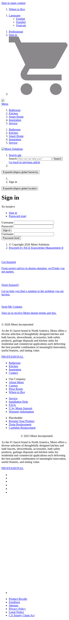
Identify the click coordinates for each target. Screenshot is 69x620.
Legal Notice (16, 612)
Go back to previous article (24, 162)
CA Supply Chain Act (21, 615)
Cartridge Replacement (22, 427)
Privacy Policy (17, 608)
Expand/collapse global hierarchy (20, 172)
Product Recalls (18, 598)
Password (7, 226)
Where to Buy (17, 9)
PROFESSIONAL (12, 356)
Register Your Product (21, 421)
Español (21, 22)
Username (7, 222)
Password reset (17, 216)
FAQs (12, 405)
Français (21, 25)
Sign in (13, 34)
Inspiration (15, 120)
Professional (16, 31)
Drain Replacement (20, 424)
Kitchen (13, 113)
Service (13, 123)
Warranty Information (21, 411)
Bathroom (14, 110)
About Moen (16, 382)
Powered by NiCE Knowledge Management (36, 247)
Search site (15, 155)
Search (13, 158)
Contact (13, 372)
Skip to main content (13, 3)
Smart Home (16, 116)
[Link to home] (12, 148)
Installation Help (18, 401)
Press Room (16, 388)
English (20, 18)
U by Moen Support (20, 408)
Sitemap (13, 605)
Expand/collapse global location (20, 188)
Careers (13, 385)
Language (14, 15)
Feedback (14, 602)
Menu (4, 103)
